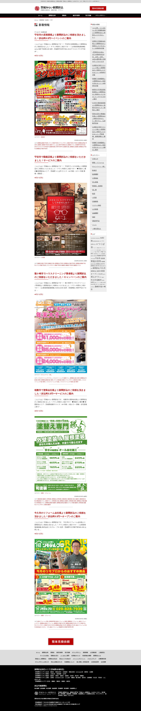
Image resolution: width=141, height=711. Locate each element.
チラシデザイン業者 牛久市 (43, 625)
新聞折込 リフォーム (73, 621)
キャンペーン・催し (46, 374)
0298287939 (52, 621)
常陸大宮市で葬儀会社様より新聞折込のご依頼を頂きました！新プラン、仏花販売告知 (98, 118)
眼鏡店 (63, 265)
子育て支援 (93, 258)
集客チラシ (52, 144)
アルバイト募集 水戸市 (97, 247)
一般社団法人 (96, 228)
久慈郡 (91, 672)
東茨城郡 (59, 673)
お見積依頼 (93, 652)
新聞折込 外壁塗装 (57, 499)
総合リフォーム (54, 627)
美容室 (104, 282)
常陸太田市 (58, 672)
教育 (93, 193)
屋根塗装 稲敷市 (41, 499)
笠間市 (103, 280)
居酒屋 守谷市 (45, 144)
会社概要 (103, 662)
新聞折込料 (52, 15)
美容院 (92, 284)
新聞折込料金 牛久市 (60, 625)
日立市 (100, 274)
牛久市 (53, 625)
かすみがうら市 (59, 677)
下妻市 (95, 251)
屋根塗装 (64, 499)
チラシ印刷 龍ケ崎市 (59, 380)
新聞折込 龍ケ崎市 (75, 378)
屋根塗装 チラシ (40, 501)
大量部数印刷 (102, 658)
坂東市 (52, 675)
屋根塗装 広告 (71, 499)
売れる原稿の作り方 (56, 662)
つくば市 (67, 677)
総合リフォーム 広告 (42, 621)
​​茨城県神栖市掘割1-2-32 (97, 241)
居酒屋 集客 (52, 146)
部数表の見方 (54, 655)
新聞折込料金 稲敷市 (62, 502)
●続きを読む (39, 55)
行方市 (48, 681)
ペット (94, 225)
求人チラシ (96, 277)
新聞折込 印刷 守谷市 (41, 148)
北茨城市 (65, 672)
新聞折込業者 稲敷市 (50, 502)
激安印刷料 (76, 15)
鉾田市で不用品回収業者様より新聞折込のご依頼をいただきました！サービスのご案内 (98, 94)
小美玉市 (52, 673)
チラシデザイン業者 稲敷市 (43, 504)
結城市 (67, 675)
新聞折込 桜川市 (95, 265)
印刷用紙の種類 (86, 655)
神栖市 (63, 681)
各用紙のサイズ (75, 655)
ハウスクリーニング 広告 (52, 381)
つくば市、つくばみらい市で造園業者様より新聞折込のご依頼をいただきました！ (98, 32)
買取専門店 (96, 221)
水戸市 (64, 673)
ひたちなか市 (79, 672)
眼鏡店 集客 (40, 263)
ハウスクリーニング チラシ (44, 378)
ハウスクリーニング (57, 378)
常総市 (47, 675)
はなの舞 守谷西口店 (61, 144)
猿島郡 (82, 675)
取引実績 (88, 15)
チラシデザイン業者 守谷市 (66, 143)
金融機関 (95, 213)
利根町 (99, 255)
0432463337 (97, 238)
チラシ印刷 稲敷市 (73, 502)
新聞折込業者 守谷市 (42, 143)
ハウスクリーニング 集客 (66, 381)
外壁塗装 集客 (72, 501)
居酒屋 (39, 144)
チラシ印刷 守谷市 (54, 143)
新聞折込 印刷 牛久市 (59, 623)
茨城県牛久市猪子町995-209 (66, 627)
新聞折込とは (97, 655)
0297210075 (59, 146)
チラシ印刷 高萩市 (97, 250)
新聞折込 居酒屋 (74, 146)
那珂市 (86, 672)
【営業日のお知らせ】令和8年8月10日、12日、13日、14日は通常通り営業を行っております (99, 56)
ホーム (40, 15)
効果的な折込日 (52, 658)
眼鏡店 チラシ (77, 265)
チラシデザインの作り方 (42, 662)
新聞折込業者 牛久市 (71, 623)
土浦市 (47, 677)
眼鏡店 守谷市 (69, 265)
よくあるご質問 (65, 655)
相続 (93, 217)
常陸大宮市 (96, 261)
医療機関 (95, 174)
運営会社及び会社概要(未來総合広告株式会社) (47, 698)
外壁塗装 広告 (55, 501)
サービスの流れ (44, 655)
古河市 (72, 675)
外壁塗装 (49, 499)
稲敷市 (77, 499)
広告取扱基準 (95, 662)
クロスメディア (92, 658)
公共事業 (95, 209)
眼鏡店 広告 (51, 263)
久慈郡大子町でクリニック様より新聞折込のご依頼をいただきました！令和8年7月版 (99, 70)
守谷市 (76, 143)
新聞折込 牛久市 (71, 625)
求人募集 (95, 182)
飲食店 (43, 137)
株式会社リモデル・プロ (42, 627)
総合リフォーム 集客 (61, 621)
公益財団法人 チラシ (97, 253)
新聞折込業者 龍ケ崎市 (47, 380)
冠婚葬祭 (95, 201)
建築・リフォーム (46, 493)
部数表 (64, 15)
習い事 (94, 190)
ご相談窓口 (102, 652)
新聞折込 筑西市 (96, 271)
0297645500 (93, 238)
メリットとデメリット (79, 658)
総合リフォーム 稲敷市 (99, 282)
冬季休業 (95, 255)
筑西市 (92, 282)
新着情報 (42, 20)
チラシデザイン (100, 15)
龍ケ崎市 (76, 381)
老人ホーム (96, 284)
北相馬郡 (89, 677)
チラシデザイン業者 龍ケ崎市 (73, 380)
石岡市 (52, 677)
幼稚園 (103, 261)
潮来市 (103, 277)
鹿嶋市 (97, 287)
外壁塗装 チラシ (40, 502)
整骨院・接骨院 (97, 186)
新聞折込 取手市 (100, 264)
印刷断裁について (69, 662)
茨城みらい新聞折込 (40, 658)
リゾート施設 (96, 205)
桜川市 (104, 274)
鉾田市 (68, 681)
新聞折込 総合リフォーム (46, 623)
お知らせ (95, 158)
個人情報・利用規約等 (83, 662)
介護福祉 (95, 178)
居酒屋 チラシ (71, 144)
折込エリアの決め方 (65, 658)
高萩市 (52, 672)
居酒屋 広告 (66, 146)
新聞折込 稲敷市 (64, 501)
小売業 (43, 257)
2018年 (47, 20)
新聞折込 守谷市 (59, 263)
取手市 (103, 255)
